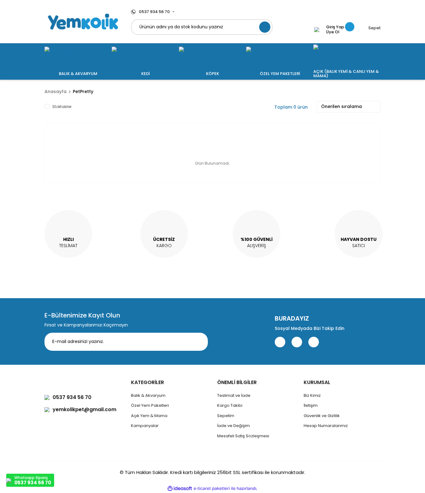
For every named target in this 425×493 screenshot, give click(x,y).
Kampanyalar (145, 426)
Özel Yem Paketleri (150, 405)
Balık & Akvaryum (148, 395)
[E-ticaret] (212, 488)
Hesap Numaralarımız (326, 426)
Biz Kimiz (312, 395)
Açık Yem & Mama (149, 416)
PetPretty (83, 91)
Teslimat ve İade (233, 395)
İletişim (311, 405)
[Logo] (83, 21)
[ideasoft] (179, 488)
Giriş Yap (335, 27)
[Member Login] (316, 29)
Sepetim (225, 416)
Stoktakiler (62, 106)
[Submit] (198, 341)
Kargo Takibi (229, 405)
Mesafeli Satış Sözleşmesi (243, 436)
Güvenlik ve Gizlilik (322, 416)
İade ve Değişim (233, 426)
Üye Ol (332, 32)
